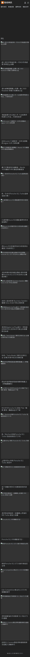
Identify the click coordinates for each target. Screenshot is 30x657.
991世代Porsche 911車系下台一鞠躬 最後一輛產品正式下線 (14, 409)
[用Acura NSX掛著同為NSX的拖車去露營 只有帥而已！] (15, 234)
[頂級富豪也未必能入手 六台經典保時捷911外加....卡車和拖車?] (15, 103)
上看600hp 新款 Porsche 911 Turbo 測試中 (13, 462)
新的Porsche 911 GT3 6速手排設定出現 (15, 565)
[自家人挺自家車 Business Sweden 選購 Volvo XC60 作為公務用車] (15, 289)
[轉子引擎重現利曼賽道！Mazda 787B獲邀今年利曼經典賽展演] (15, 156)
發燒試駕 (11, 7)
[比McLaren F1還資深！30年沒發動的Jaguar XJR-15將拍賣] (15, 129)
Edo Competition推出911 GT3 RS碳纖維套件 (14, 591)
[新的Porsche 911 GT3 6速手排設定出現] (15, 552)
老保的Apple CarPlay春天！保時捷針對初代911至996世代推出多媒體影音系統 (15, 329)
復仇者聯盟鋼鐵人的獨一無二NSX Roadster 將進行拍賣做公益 (14, 89)
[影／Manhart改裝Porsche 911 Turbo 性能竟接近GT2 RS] (15, 423)
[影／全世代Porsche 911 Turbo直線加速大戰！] (15, 182)
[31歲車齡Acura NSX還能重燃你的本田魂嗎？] (15, 208)
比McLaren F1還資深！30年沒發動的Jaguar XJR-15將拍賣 (14, 142)
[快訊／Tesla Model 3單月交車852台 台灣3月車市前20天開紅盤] (15, 344)
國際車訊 (18, 7)
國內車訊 (3, 7)
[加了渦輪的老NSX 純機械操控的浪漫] (15, 475)
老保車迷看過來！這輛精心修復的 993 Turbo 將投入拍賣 (14, 514)
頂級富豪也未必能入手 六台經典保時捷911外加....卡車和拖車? (14, 116)
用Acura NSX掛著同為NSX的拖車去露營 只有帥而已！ (15, 247)
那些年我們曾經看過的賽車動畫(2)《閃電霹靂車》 (14, 383)
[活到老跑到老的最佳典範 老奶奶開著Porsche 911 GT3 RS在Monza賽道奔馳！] (15, 261)
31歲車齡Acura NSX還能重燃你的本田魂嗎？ (15, 221)
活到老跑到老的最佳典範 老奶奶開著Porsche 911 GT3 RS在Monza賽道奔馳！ (14, 274)
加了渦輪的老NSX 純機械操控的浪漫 (14, 488)
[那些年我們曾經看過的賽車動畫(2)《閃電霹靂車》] (15, 370)
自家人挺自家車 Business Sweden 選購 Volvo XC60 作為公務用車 (15, 302)
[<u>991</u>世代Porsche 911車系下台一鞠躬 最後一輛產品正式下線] (15, 396)
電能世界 (25, 7)
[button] (28, 2)
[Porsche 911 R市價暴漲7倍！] (15, 528)
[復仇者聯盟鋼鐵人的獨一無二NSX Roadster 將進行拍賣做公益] (15, 77)
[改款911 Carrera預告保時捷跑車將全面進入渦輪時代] (15, 631)
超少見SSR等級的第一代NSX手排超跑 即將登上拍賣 (15, 63)
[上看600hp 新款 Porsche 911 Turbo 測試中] (15, 449)
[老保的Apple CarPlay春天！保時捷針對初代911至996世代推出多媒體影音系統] (15, 315)
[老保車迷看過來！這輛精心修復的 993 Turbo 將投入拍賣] (15, 501)
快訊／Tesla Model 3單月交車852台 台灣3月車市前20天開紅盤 (14, 356)
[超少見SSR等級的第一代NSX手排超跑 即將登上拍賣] (15, 51)
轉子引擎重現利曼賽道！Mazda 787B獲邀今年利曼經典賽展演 (13, 168)
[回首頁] (8, 2)
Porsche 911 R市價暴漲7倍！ (13, 539)
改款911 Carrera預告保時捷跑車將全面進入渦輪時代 (14, 643)
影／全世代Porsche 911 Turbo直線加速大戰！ (15, 195)
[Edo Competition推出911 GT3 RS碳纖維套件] (15, 578)
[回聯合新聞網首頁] (2, 2)
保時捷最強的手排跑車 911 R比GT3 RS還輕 (15, 617)
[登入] (25, 2)
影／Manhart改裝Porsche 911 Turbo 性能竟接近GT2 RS (13, 435)
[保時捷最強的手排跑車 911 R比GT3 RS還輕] (15, 604)
